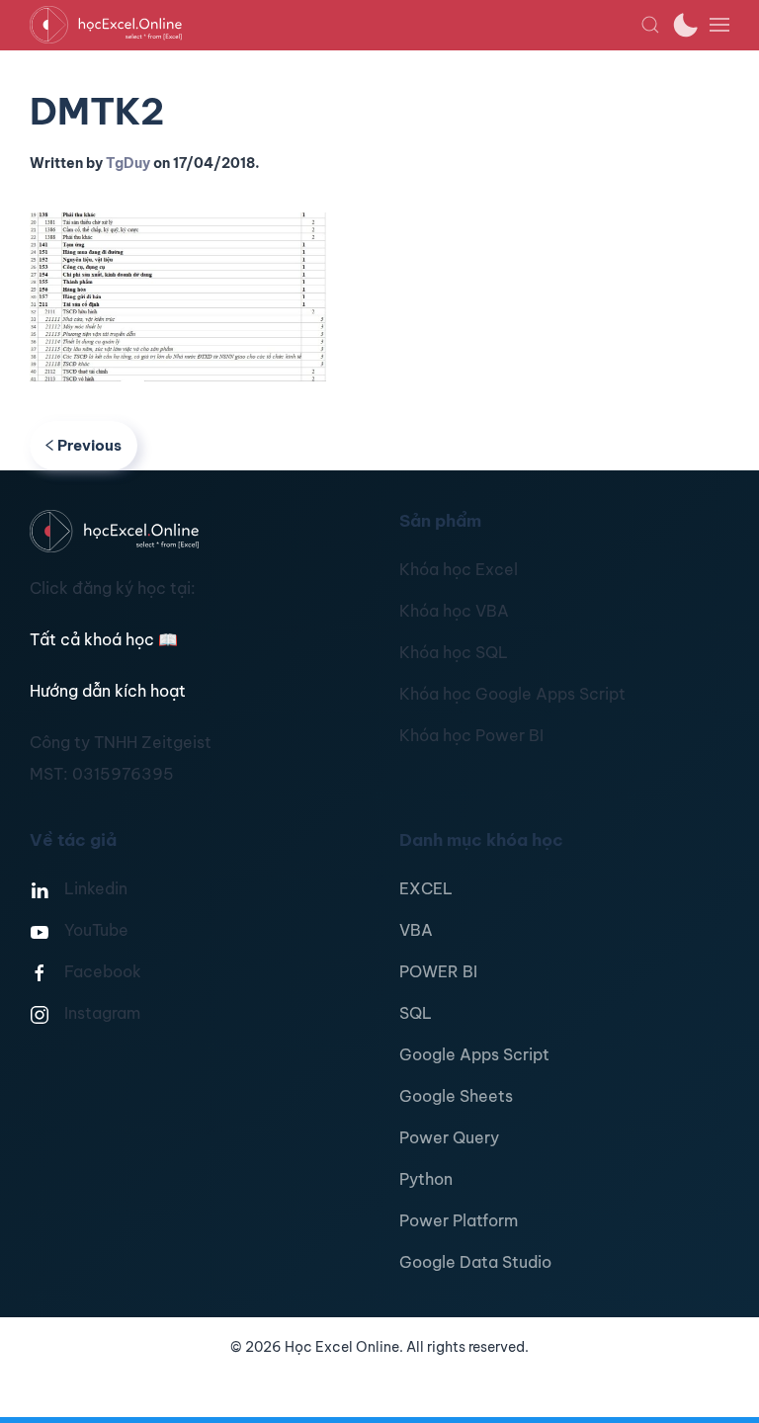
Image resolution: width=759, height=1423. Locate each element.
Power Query (449, 1137)
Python (426, 1179)
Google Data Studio (475, 1262)
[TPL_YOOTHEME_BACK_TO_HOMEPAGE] (335, 24)
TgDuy (128, 163)
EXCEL (426, 888)
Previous (89, 445)
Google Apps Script (474, 1054)
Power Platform (458, 1220)
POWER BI (438, 971)
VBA (416, 930)
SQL (415, 1013)
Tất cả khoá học (104, 639)
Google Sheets (456, 1096)
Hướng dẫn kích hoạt (108, 691)
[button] (650, 24)
